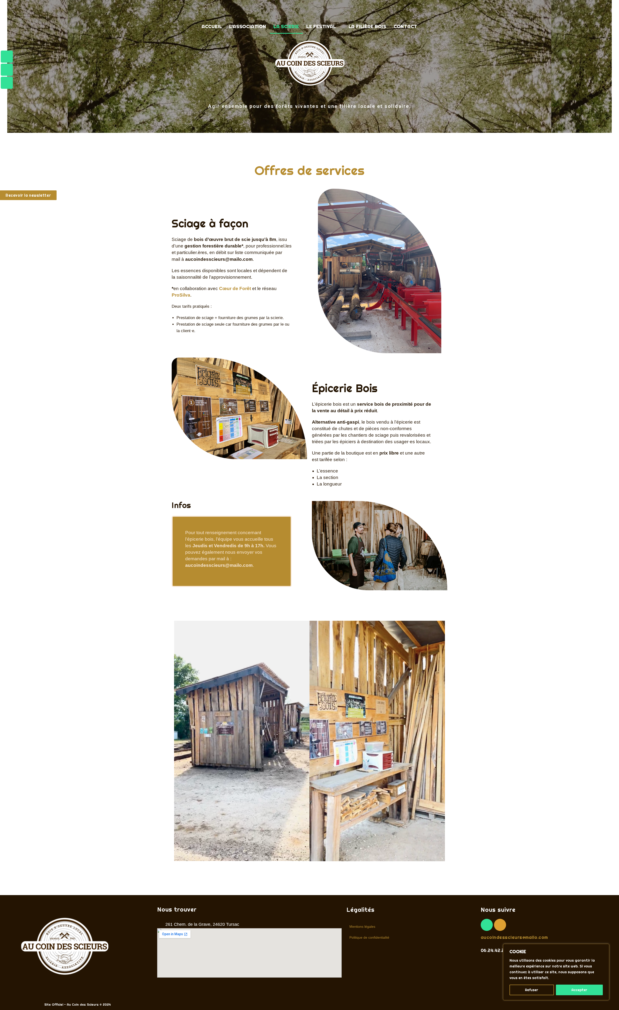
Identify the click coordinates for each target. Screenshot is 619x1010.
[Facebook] (7, 57)
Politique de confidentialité (369, 937)
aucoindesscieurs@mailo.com (514, 937)
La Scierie (286, 26)
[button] (324, 26)
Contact (406, 26)
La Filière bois (367, 26)
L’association (247, 26)
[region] (556, 972)
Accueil (212, 26)
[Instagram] (7, 70)
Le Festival (321, 26)
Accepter (579, 990)
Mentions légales (362, 926)
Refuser (531, 990)
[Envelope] (7, 83)
